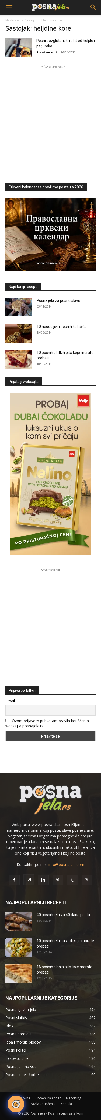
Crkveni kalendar (48, 1098)
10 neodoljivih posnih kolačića (61, 326)
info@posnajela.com (66, 864)
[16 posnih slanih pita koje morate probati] (18, 973)
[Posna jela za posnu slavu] (18, 307)
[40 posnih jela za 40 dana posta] (18, 921)
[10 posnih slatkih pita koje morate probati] (18, 359)
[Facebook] (14, 880)
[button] (9, 7)
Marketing (73, 1098)
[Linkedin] (43, 880)
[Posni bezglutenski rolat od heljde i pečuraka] (18, 47)
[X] (87, 880)
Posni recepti (46, 52)
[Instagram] (28, 879)
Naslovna (12, 20)
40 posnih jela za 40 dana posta (63, 915)
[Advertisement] (50, 120)
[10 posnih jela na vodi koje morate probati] (18, 947)
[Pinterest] (58, 880)
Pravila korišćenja (42, 1104)
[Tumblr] (72, 880)
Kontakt (66, 1104)
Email (10, 700)
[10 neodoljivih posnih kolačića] (18, 333)
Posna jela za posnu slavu (58, 300)
